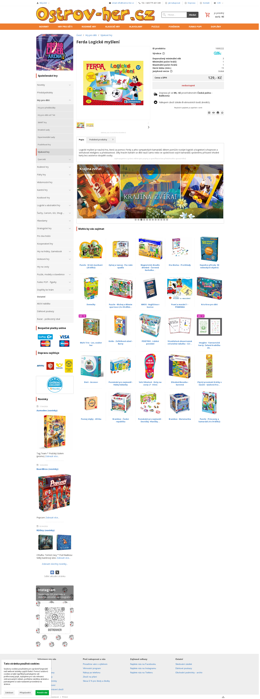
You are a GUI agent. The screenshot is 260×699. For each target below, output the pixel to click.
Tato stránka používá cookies (21, 663)
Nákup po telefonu (91, 672)
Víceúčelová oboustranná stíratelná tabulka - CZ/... (180, 342)
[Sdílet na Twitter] (57, 572)
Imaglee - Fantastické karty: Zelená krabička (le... (209, 345)
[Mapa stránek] (223, 697)
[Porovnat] (209, 112)
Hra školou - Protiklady (180, 265)
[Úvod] (95, 14)
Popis (81, 139)
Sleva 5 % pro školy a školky (96, 681)
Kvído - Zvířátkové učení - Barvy (121, 342)
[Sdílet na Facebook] (52, 572)
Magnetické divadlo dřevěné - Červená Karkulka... (150, 267)
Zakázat (9, 692)
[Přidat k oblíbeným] (222, 112)
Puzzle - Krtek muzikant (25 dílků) (91, 266)
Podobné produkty (98, 139)
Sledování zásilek (183, 664)
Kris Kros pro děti (209, 304)
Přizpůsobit (25, 692)
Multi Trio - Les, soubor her (91, 344)
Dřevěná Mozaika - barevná (180, 383)
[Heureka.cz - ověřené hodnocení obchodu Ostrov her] (55, 391)
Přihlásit (65, 697)
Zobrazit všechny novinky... (55, 563)
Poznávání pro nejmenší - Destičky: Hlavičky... (150, 420)
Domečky (91, 304)
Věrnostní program (92, 668)
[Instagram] (55, 617)
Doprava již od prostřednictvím (185, 94)
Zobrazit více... (52, 456)
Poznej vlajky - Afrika (91, 419)
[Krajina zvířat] (150, 193)
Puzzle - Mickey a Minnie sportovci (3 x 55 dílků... (120, 305)
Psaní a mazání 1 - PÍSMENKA (179, 305)
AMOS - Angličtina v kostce (150, 305)
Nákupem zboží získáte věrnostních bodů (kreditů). (184, 102)
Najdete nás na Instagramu (143, 668)
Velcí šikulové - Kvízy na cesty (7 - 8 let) (150, 383)
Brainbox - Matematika (180, 419)
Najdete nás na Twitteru (141, 672)
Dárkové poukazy (183, 668)
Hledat (192, 14)
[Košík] (214, 15)
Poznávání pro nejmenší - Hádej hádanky (121, 383)
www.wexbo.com (53, 697)
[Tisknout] (218, 112)
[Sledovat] (213, 112)
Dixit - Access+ (91, 382)
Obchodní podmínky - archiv (188, 672)
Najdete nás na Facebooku (143, 664)
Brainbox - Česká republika (121, 420)
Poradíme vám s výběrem (95, 664)
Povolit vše (42, 692)
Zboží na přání (90, 677)
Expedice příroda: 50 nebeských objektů (209, 266)
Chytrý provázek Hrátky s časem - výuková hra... (209, 383)
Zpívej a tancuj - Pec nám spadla (121, 266)
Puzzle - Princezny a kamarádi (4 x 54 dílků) (209, 420)
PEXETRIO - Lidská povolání (150, 342)
